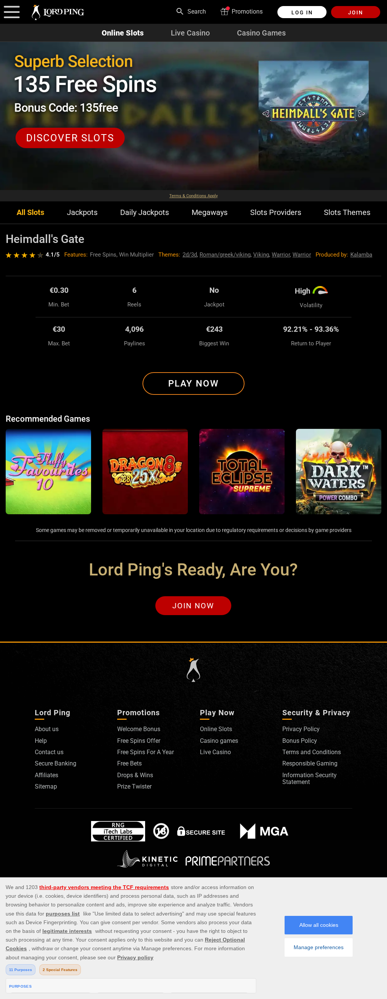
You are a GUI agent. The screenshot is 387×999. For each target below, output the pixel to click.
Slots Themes (347, 212)
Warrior (281, 254)
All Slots (30, 212)
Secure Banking (55, 763)
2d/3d (190, 254)
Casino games (219, 740)
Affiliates (46, 775)
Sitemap (46, 786)
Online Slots (123, 32)
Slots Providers (275, 212)
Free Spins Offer (138, 740)
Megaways (210, 212)
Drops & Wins (135, 775)
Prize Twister (134, 786)
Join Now (193, 605)
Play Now (193, 383)
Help (41, 740)
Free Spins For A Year (145, 752)
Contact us (49, 752)
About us (47, 729)
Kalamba (361, 254)
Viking (261, 254)
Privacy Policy (301, 729)
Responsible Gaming (309, 763)
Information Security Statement (309, 779)
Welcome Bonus (138, 729)
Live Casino (190, 32)
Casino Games (261, 32)
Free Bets (129, 763)
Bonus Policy (299, 740)
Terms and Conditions (311, 752)
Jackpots (82, 212)
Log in (302, 12)
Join (355, 12)
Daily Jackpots (144, 212)
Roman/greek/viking (225, 254)
